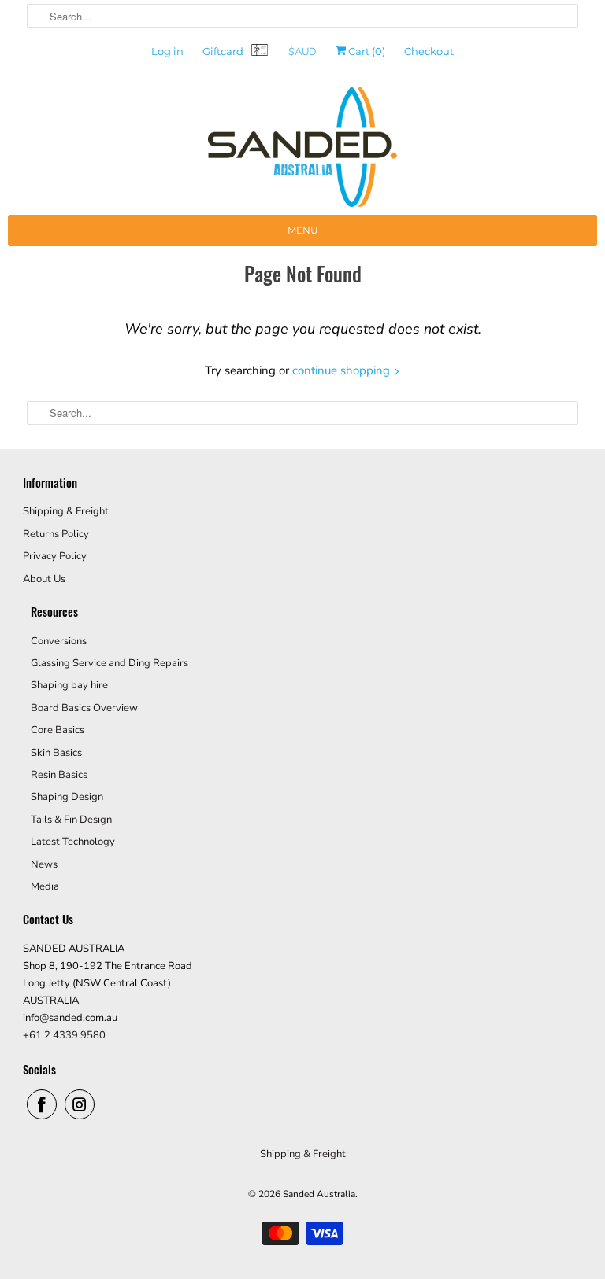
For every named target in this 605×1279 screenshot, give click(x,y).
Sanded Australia (319, 1194)
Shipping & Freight (66, 511)
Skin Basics (56, 753)
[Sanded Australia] (302, 151)
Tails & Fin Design (71, 820)
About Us (44, 579)
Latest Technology (73, 842)
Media (45, 886)
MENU (303, 230)
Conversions (59, 641)
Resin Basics (59, 775)
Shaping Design (67, 797)
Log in (167, 51)
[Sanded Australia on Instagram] (80, 1104)
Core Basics (57, 730)
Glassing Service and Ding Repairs (109, 663)
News (44, 864)
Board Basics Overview (84, 708)
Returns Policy (56, 534)
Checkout (429, 51)
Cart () (365, 51)
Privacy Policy (55, 556)
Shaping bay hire (69, 685)
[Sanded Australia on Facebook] (42, 1104)
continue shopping (342, 370)
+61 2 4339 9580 (64, 1035)
